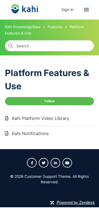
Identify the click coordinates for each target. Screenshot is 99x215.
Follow (50, 101)
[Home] (24, 14)
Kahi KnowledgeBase (23, 27)
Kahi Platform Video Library (40, 118)
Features (55, 27)
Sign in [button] (68, 9)
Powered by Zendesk (76, 202)
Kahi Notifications (30, 133)
